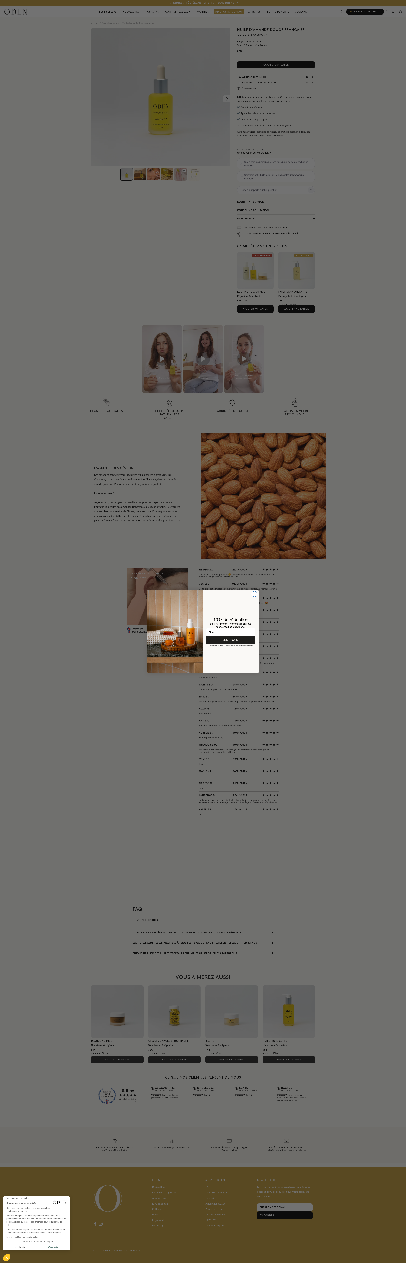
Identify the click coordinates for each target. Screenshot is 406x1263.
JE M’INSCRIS (231, 639)
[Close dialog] (254, 594)
